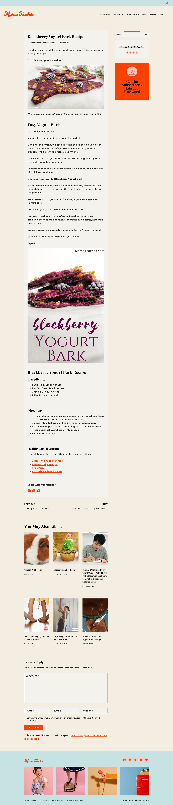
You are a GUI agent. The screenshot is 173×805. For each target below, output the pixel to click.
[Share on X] (33, 490)
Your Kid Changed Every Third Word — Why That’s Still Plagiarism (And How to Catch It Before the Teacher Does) (94, 575)
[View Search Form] (167, 14)
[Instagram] (124, 760)
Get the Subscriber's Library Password (132, 86)
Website (88, 710)
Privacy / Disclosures (51, 800)
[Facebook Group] (167, 3)
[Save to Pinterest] (38, 490)
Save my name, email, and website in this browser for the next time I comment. (63, 719)
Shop (161, 14)
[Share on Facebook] (29, 490)
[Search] (146, 34)
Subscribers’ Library (33, 800)
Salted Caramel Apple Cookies (90, 506)
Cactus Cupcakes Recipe (64, 569)
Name (29, 710)
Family (144, 14)
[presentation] (36, 548)
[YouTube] (130, 760)
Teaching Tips (118, 14)
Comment (32, 676)
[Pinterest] (135, 760)
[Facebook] (141, 760)
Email (58, 710)
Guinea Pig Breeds (33, 569)
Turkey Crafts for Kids (37, 506)
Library (152, 14)
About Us (64, 800)
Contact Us (73, 800)
